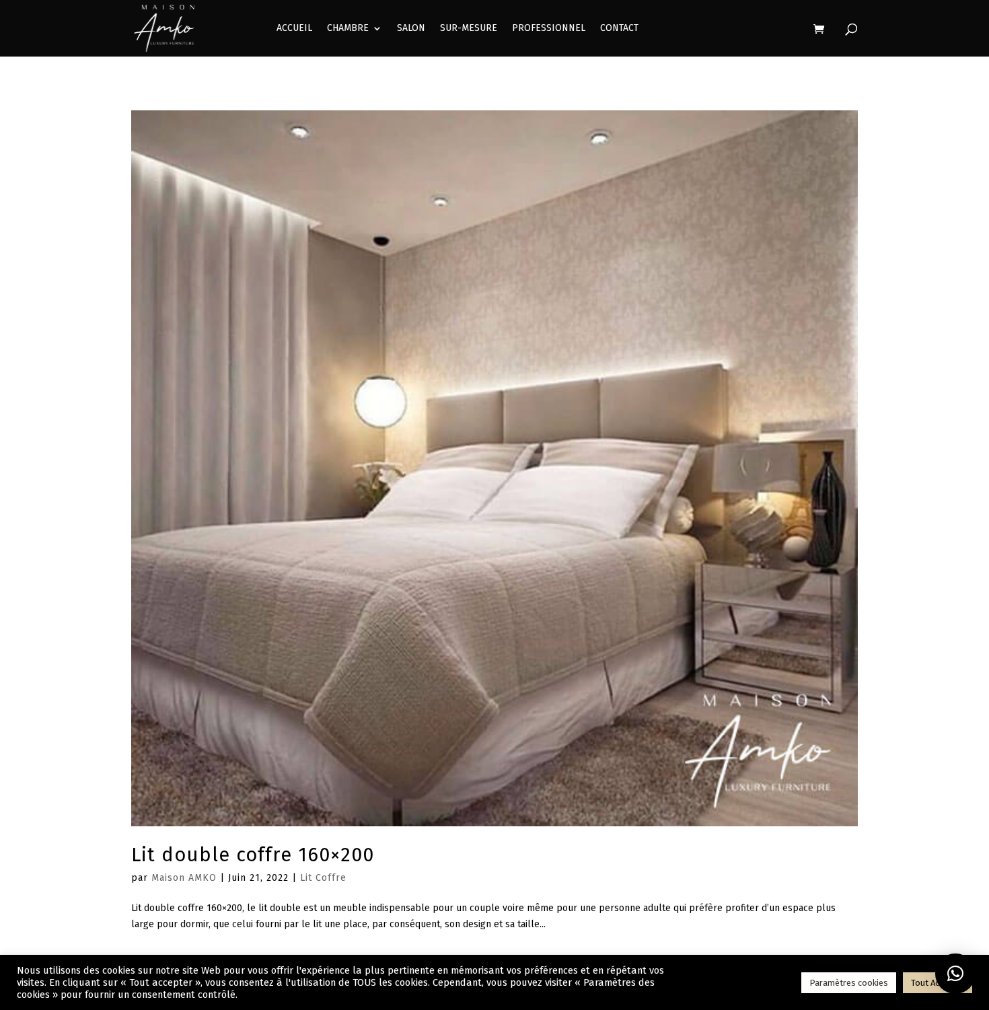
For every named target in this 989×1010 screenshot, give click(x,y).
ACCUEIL (294, 29)
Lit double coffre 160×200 (252, 855)
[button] (955, 973)
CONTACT (619, 29)
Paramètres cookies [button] (848, 983)
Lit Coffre (323, 877)
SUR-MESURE (468, 29)
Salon (411, 29)
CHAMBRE (348, 29)
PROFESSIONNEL (548, 29)
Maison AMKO (184, 877)
